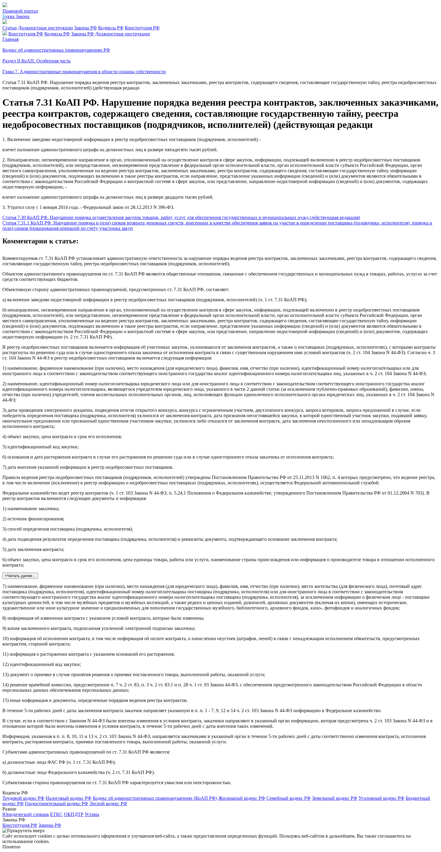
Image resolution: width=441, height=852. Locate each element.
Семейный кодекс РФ (288, 798)
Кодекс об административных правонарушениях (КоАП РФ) (155, 798)
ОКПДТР (73, 814)
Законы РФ (85, 27)
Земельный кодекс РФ (334, 798)
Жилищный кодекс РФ (241, 798)
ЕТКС (56, 814)
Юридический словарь (25, 814)
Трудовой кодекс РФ (23, 798)
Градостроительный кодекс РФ (56, 803)
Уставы (92, 814)
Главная (10, 39)
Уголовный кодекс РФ (381, 798)
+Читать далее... (20, 576)
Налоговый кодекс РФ (69, 798)
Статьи (9, 27)
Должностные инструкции (45, 27)
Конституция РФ (142, 27)
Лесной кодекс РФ (108, 803)
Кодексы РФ (111, 27)
